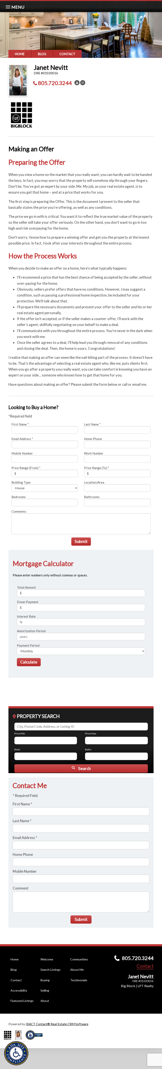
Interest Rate (26, 616)
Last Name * (92, 424)
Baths (88, 749)
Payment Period (28, 645)
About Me (77, 969)
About (44, 1001)
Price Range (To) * (96, 468)
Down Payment (27, 602)
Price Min (19, 733)
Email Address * (22, 439)
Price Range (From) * (25, 468)
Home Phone (93, 439)
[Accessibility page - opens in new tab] (35, 1041)
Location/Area (94, 482)
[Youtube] (77, 82)
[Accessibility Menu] (16, 1053)
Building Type (21, 482)
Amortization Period (31, 631)
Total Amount (26, 587)
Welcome (46, 959)
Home (19, 54)
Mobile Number (22, 453)
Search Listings (50, 969)
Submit (81, 541)
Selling (44, 990)
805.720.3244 (55, 83)
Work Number (93, 453)
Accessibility (19, 990)
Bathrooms (92, 497)
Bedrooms (18, 497)
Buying (45, 980)
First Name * (20, 424)
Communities (79, 959)
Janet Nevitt (51, 67)
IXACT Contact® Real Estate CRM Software (57, 1024)
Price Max (90, 733)
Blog (42, 54)
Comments (18, 511)
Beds (17, 749)
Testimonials (78, 980)
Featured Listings (22, 1001)
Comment (20, 888)
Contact (67, 54)
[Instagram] (82, 82)
